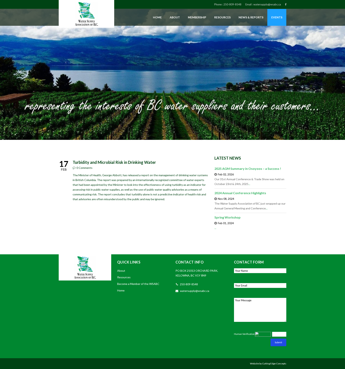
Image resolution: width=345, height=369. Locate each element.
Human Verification (244, 333)
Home (157, 17)
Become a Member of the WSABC (138, 283)
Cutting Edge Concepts (274, 363)
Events (276, 17)
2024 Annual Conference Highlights (240, 193)
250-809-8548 (232, 4)
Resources (222, 17)
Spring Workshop (227, 217)
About (175, 17)
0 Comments (84, 167)
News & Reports (251, 17)
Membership (197, 17)
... (249, 184)
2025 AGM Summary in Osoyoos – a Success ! (247, 168)
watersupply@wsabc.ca (267, 4)
